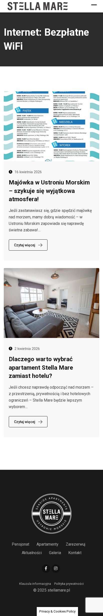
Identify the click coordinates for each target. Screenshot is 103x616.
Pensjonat (20, 544)
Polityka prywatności (69, 584)
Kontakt (75, 552)
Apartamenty (47, 544)
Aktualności (32, 552)
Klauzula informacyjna (35, 584)
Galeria (55, 552)
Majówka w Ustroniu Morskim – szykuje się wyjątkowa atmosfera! (49, 191)
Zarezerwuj (75, 544)
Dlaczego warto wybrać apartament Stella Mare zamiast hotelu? (41, 367)
